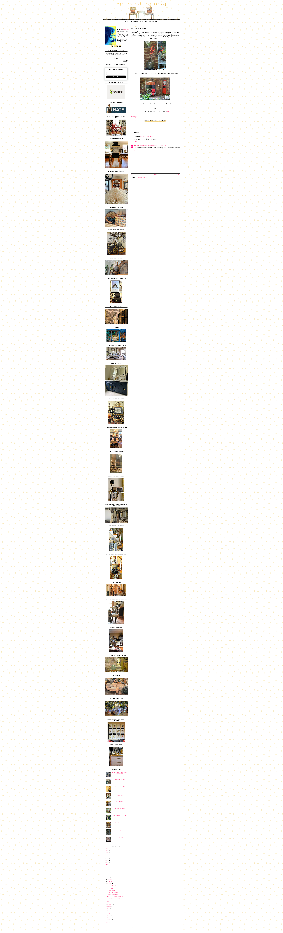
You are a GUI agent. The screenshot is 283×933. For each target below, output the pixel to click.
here (168, 111)
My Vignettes (120, 837)
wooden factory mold (146, 126)
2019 (107, 862)
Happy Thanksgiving (119, 822)
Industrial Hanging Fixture (119, 830)
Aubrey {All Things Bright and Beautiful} (143, 145)
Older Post (175, 174)
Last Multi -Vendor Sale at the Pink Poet (116, 900)
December (110, 879)
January (109, 919)
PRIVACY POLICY (153, 21)
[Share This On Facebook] (148, 121)
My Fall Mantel (119, 801)
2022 (107, 856)
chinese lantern (138, 126)
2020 (107, 860)
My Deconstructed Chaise (120, 786)
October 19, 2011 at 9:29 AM (146, 136)
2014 (107, 871)
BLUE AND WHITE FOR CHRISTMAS (119, 794)
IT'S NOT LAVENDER (120, 779)
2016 (107, 868)
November (110, 881)
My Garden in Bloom (120, 808)
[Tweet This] (155, 121)
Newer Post (134, 174)
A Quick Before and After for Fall (115, 896)
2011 (107, 877)
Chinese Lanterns (164, 31)
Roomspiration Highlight (113, 887)
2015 (107, 870)
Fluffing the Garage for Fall (113, 898)
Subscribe (116, 77)
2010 (107, 922)
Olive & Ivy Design (148, 928)
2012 (107, 875)
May (108, 912)
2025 (107, 850)
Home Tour (143, 21)
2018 (107, 864)
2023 (107, 854)
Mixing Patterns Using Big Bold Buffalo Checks (119, 773)
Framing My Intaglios (112, 885)
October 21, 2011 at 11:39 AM (159, 145)
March (109, 915)
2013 (107, 873)
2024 (107, 852)
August (109, 906)
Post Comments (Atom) (142, 177)
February (109, 917)
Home (126, 21)
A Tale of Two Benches (112, 892)
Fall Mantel (109, 901)
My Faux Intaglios (111, 888)
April (108, 913)
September (110, 904)
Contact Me (134, 21)
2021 (107, 858)
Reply (135, 141)
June (108, 910)
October (109, 883)
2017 (107, 866)
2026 (107, 848)
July (108, 908)
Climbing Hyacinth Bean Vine (120, 815)
